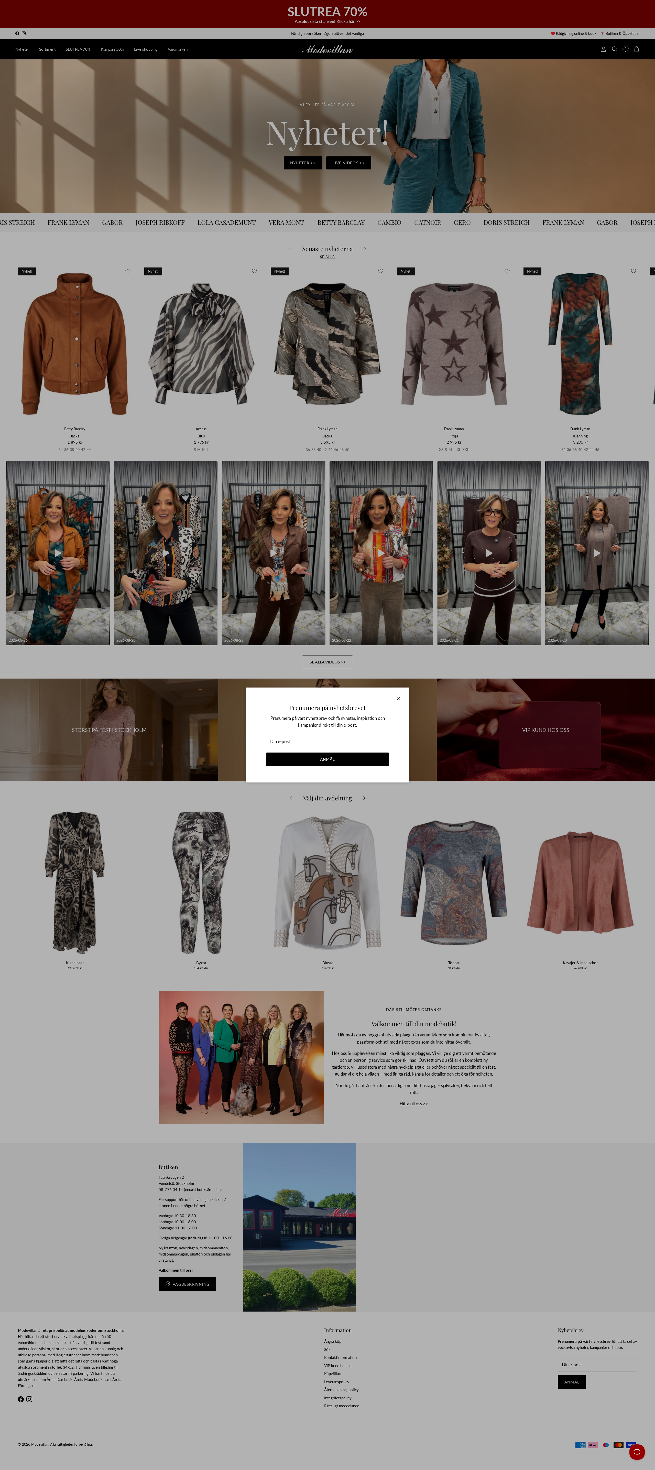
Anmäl (327, 759)
